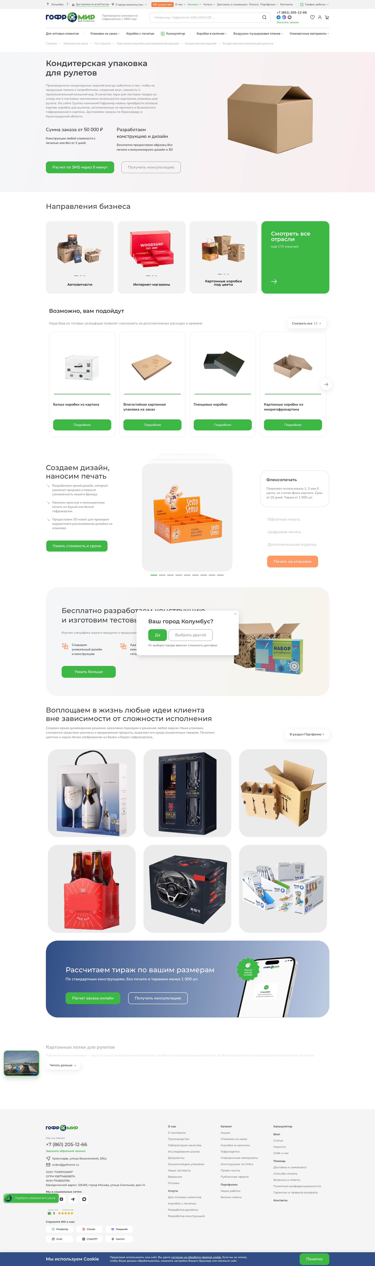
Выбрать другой (190, 635)
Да (157, 635)
